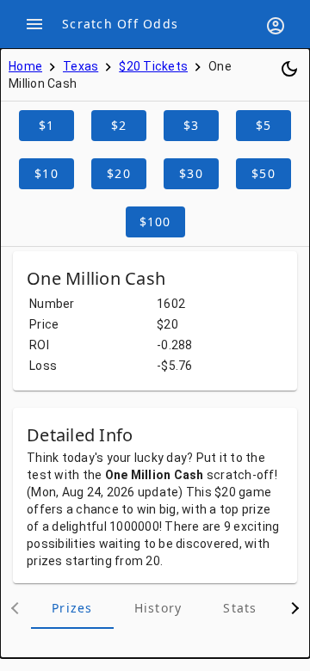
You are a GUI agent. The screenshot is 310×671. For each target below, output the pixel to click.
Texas (80, 66)
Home (25, 66)
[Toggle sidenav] (34, 24)
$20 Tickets (153, 66)
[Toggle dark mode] (289, 68)
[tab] (72, 608)
